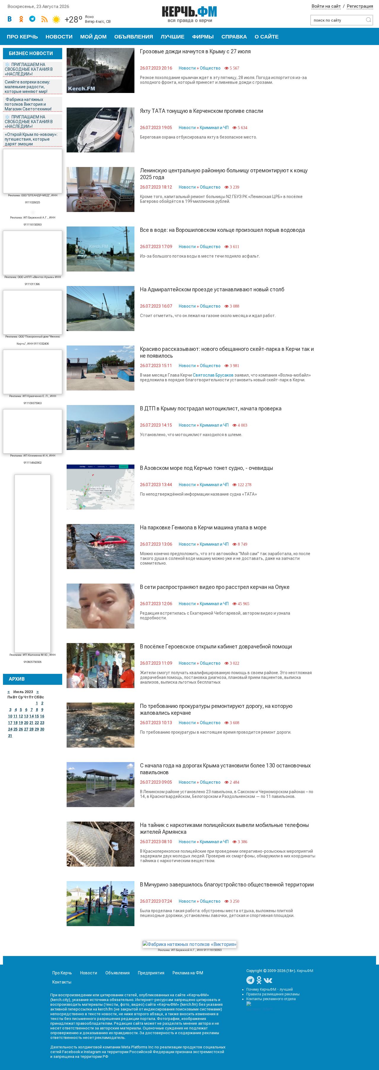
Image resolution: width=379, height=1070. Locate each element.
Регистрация (360, 6)
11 (15, 716)
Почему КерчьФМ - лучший (269, 989)
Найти (368, 19)
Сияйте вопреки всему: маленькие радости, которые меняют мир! (27, 87)
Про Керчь (22, 37)
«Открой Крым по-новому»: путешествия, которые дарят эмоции (31, 139)
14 (31, 716)
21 (31, 723)
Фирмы (203, 37)
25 (15, 729)
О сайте (267, 37)
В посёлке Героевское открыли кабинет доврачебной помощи (216, 646)
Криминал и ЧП (214, 127)
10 (10, 716)
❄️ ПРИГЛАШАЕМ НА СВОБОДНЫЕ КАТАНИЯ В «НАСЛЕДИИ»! (29, 69)
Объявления (133, 37)
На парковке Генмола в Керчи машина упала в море (203, 527)
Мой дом (93, 37)
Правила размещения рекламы (273, 994)
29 (37, 729)
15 (37, 716)
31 (10, 736)
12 (21, 716)
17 (10, 723)
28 (31, 729)
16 (42, 716)
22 (37, 723)
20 (26, 723)
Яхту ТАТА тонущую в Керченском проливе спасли (201, 111)
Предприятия (151, 973)
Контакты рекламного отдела (271, 999)
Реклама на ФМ (188, 973)
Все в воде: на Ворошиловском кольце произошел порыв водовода (222, 230)
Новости (59, 37)
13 (26, 716)
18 (15, 723)
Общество (210, 68)
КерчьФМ (305, 971)
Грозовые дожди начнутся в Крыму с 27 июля (195, 51)
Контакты (61, 982)
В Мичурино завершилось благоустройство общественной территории (227, 884)
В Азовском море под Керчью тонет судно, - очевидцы (206, 468)
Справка (234, 37)
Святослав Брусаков (213, 375)
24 (10, 729)
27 (26, 729)
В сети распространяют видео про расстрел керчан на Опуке (215, 587)
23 (42, 723)
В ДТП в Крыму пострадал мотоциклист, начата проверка (211, 408)
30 (42, 729)
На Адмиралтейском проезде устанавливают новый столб (212, 289)
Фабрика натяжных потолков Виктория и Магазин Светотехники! (28, 104)
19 (21, 723)
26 (21, 729)
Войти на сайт (326, 6)
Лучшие (172, 37)
